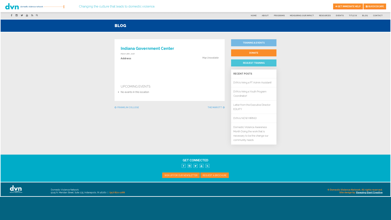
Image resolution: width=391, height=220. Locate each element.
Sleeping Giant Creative (369, 192)
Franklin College (128, 107)
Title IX (353, 16)
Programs (279, 16)
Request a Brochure (215, 175)
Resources (325, 16)
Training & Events (254, 43)
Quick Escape (376, 6)
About (265, 16)
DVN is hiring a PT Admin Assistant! (252, 82)
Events (340, 16)
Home (254, 16)
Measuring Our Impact (302, 16)
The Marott (215, 107)
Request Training (254, 63)
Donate (253, 53)
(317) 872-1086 (117, 192)
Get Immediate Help (349, 6)
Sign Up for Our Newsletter (180, 175)
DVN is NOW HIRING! (245, 118)
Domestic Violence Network (40, 6)
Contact (378, 16)
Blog (365, 16)
